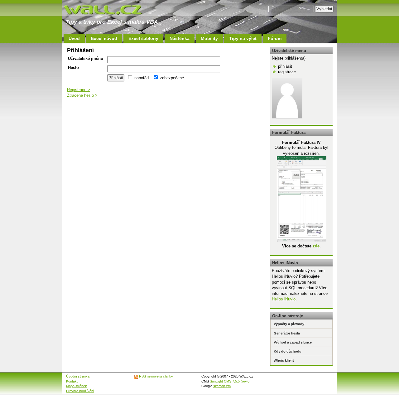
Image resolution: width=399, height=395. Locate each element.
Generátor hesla (287, 333)
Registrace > (78, 89)
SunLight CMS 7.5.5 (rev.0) (230, 381)
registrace (287, 72)
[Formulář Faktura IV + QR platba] (301, 240)
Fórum (274, 38)
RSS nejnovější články (155, 376)
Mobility (209, 38)
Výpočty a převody (289, 324)
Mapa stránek (76, 386)
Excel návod (104, 38)
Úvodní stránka (77, 376)
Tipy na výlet (243, 38)
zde (316, 246)
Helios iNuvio (284, 299)
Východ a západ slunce (293, 342)
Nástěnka (180, 38)
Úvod (74, 38)
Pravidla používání (80, 391)
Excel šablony (143, 38)
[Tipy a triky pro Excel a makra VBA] (109, 9)
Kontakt (72, 381)
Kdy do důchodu (287, 351)
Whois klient (284, 360)
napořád (141, 78)
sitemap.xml (222, 386)
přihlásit (285, 66)
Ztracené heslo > (82, 95)
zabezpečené (171, 78)
